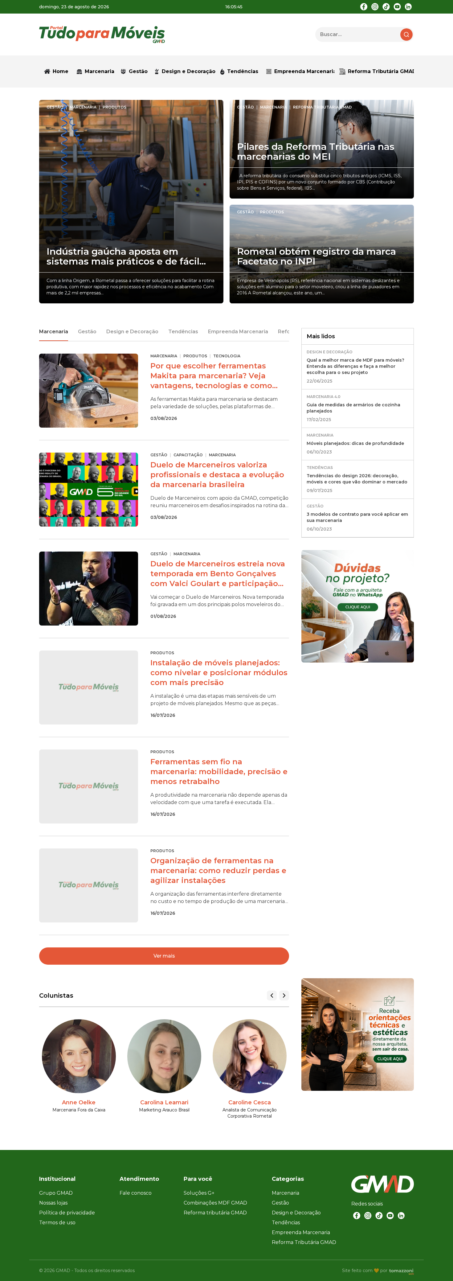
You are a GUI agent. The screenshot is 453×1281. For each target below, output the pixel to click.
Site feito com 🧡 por (364, 1270)
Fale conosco (136, 1193)
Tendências (242, 71)
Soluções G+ (199, 1193)
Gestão (87, 332)
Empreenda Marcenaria (304, 71)
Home (60, 71)
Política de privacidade (67, 1213)
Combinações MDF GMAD (215, 1203)
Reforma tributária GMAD (215, 1213)
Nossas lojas (53, 1203)
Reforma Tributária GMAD (381, 71)
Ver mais (164, 956)
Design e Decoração (132, 332)
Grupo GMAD (56, 1193)
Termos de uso (57, 1223)
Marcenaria (53, 332)
